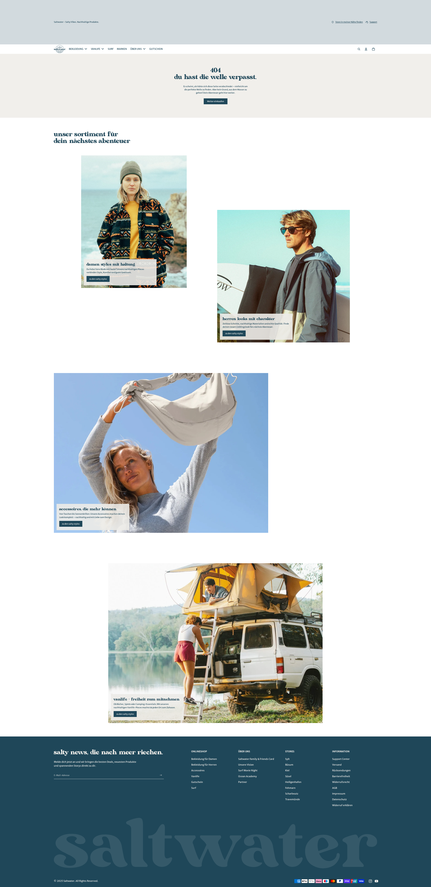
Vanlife (195, 776)
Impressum (338, 793)
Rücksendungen (341, 770)
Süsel (288, 776)
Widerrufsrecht (341, 782)
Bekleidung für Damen (204, 759)
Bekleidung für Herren (204, 764)
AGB (334, 787)
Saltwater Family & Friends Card (256, 759)
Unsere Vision (246, 764)
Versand (337, 764)
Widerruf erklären (342, 805)
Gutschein (197, 782)
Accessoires (198, 770)
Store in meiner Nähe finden (349, 22)
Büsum (289, 764)
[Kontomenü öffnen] (366, 49)
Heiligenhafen (293, 782)
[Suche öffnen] (359, 49)
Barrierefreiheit (341, 776)
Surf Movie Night (247, 770)
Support (373, 22)
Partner (242, 782)
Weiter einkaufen (215, 101)
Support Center (341, 759)
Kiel (287, 770)
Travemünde (292, 799)
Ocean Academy (247, 776)
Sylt (287, 759)
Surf (193, 787)
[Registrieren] (161, 775)
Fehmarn (290, 787)
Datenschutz (339, 799)
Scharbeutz (291, 793)
